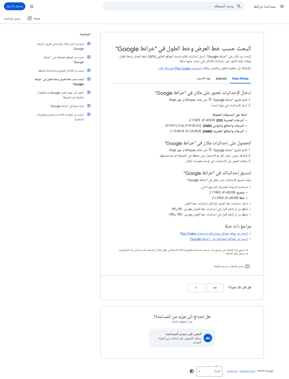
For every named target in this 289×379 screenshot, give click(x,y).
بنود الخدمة (232, 371)
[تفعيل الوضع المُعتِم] (191, 371)
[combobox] (168, 6)
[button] (282, 6)
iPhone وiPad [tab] (240, 78)
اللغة (216, 366)
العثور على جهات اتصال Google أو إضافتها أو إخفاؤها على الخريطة (61, 95)
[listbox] (209, 371)
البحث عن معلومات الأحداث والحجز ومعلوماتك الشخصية (60, 117)
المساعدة (85, 34)
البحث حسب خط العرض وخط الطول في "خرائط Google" (59, 82)
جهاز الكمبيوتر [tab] (204, 78)
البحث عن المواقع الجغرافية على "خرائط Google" (218, 239)
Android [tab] (221, 78)
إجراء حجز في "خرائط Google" (67, 106)
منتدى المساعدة (12, 19)
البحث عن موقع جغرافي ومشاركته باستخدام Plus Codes (214, 233)
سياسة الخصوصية (247, 371)
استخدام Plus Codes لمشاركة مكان (179, 68)
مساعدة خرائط (265, 6)
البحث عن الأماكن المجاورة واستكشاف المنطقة (61, 71)
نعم (215, 287)
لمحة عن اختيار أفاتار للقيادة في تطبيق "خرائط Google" (60, 46)
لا (196, 287)
